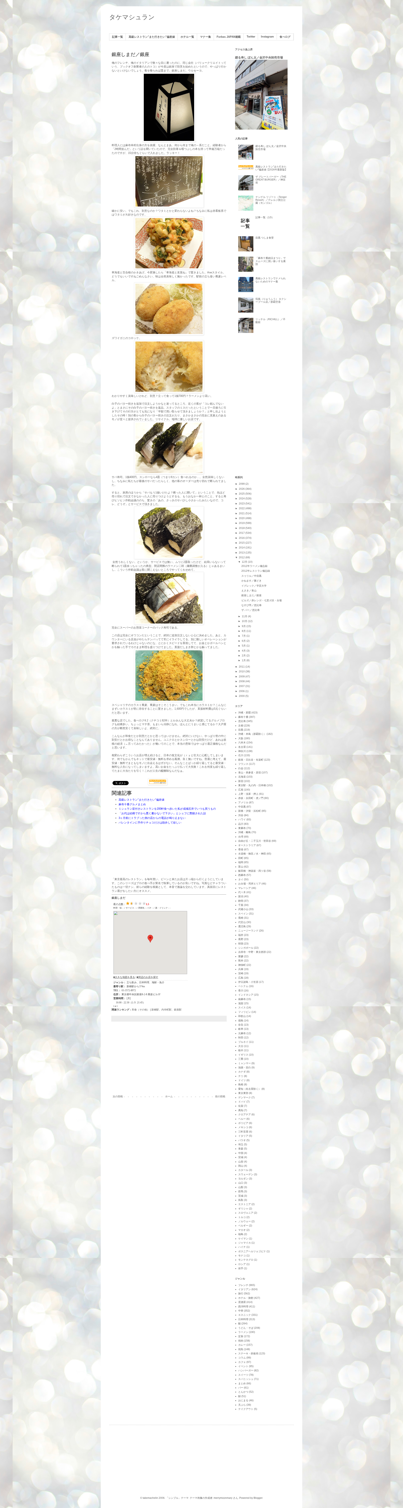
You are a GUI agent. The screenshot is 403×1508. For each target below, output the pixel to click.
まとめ (242, 1383)
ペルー (242, 1118)
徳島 (240, 1020)
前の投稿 (220, 1096)
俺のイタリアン (140, 62)
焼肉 (240, 1340)
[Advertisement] (169, 1060)
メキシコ (243, 1127)
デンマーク (244, 1097)
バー (240, 1387)
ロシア (242, 1264)
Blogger (258, 1497)
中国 (240, 1153)
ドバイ (242, 1101)
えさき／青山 (248, 590)
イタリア (243, 1135)
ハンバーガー (245, 1370)
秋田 (240, 1037)
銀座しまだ (118, 897)
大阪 (240, 738)
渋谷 (240, 815)
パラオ (242, 1140)
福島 (240, 1234)
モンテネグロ (245, 1259)
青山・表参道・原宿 (249, 772)
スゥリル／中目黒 (251, 575)
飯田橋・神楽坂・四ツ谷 (252, 870)
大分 (240, 1046)
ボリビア (243, 1123)
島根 (240, 1084)
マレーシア (244, 888)
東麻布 (242, 828)
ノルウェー (244, 1221)
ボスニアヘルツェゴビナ (252, 1251)
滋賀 (240, 1003)
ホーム (169, 1096)
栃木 (240, 1050)
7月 (244, 635)
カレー (242, 1344)
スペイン (243, 913)
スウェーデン (245, 1174)
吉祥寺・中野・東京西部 (252, 952)
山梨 (240, 1187)
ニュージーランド (248, 930)
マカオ (242, 1230)
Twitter (251, 36)
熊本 (240, 960)
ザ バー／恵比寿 (250, 610)
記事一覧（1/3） (264, 217)
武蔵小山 (243, 909)
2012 (242, 557)
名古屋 (242, 747)
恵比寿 (242, 721)
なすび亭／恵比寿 (251, 605)
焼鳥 (240, 1349)
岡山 (240, 1165)
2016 (242, 537)
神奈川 (242, 751)
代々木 (242, 892)
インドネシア (245, 994)
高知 (240, 1110)
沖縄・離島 (244, 832)
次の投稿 (118, 1096)
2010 (242, 671)
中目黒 (242, 806)
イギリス (243, 1054)
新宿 (240, 781)
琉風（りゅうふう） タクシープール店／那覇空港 (270, 300)
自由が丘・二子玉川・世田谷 (254, 840)
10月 (245, 621)
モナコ (242, 1255)
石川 (240, 755)
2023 (242, 503)
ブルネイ (243, 1041)
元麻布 (242, 1033)
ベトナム (243, 986)
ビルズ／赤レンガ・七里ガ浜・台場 (261, 600)
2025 (242, 493)
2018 (242, 528)
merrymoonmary (223, 1497)
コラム (242, 1357)
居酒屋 (242, 1302)
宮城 (240, 1157)
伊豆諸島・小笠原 (248, 982)
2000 (242, 696)
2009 (242, 676)
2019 (242, 523)
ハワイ (242, 819)
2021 (242, 513)
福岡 (240, 862)
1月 (244, 660)
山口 (240, 1182)
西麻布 (242, 875)
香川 (240, 990)
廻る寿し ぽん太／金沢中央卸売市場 (259, 57)
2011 (242, 666)
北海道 (242, 776)
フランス (243, 763)
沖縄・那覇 (244, 712)
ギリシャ (243, 1208)
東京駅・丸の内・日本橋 (252, 785)
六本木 (242, 742)
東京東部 (243, 1093)
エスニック (244, 1314)
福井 (240, 935)
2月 (244, 655)
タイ (240, 879)
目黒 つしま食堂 (264, 237)
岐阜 (240, 1028)
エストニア (244, 1204)
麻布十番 (243, 717)
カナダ (242, 1071)
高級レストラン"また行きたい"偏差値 (152, 36)
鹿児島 (242, 926)
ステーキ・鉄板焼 (248, 1353)
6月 (244, 640)
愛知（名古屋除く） (249, 1088)
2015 (242, 542)
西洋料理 (243, 1306)
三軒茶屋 (243, 1131)
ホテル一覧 (187, 36)
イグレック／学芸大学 (254, 585)
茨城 (240, 1195)
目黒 (240, 729)
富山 (240, 866)
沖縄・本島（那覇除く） (252, 734)
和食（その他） (140, 1009)
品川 (240, 823)
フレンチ (243, 1285)
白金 (240, 768)
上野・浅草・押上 (248, 793)
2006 (242, 691)
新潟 (240, 896)
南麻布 (242, 999)
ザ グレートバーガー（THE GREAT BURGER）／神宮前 (270, 179)
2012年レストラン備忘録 (255, 570)
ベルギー (243, 1225)
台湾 (240, 836)
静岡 (240, 900)
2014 (242, 547)
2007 (242, 686)
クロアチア (244, 1114)
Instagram (267, 36)
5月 (244, 645)
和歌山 (242, 1016)
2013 (242, 552)
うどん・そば (245, 1327)
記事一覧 (117, 36)
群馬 (240, 1191)
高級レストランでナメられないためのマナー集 (270, 280)
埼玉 (240, 1144)
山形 (240, 1161)
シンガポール (245, 947)
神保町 (242, 965)
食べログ (285, 36)
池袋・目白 (244, 1067)
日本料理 (243, 1319)
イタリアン (244, 1289)
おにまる (243, 1400)
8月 (244, 631)
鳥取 (240, 1200)
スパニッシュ (245, 1379)
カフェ (242, 1362)
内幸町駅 (166, 1009)
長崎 (240, 917)
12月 (245, 561)
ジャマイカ (244, 1242)
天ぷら (242, 1404)
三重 (240, 1058)
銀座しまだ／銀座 (251, 595)
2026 (242, 488)
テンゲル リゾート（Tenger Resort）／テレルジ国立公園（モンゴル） (271, 200)
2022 (242, 508)
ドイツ (242, 1080)
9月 (244, 626)
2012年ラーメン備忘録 (254, 566)
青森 (240, 1148)
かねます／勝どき (251, 580)
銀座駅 (178, 1009)
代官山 (242, 922)
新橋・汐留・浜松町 (249, 810)
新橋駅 (155, 1009)
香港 (240, 849)
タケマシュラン (132, 17)
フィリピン (244, 1012)
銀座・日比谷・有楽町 (250, 759)
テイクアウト (245, 1409)
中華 (240, 1310)
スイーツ (243, 1374)
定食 (240, 1336)
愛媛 (240, 956)
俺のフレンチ (120, 62)
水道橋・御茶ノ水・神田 (252, 853)
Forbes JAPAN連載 (229, 36)
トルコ (242, 1217)
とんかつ (243, 1391)
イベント (243, 1366)
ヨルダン (243, 1178)
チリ (240, 1076)
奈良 (240, 1024)
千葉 (240, 905)
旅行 (240, 1293)
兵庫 (240, 969)
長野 (240, 939)
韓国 (240, 943)
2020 (242, 518)
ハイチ (242, 1247)
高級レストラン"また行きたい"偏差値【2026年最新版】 (271, 168)
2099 (242, 483)
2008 (242, 681)
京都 (240, 725)
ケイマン (243, 1238)
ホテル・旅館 (245, 1297)
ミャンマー (244, 1063)
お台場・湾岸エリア (249, 883)
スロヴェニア (245, 1212)
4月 (244, 650)
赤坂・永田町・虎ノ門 (250, 798)
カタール (243, 1170)
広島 (240, 977)
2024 (242, 498)
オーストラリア (247, 845)
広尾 (240, 789)
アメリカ (243, 802)
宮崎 (240, 973)
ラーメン (243, 1332)
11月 (245, 616)
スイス (242, 1007)
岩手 (240, 1268)
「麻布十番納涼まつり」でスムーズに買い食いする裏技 (270, 261)
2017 (242, 532)
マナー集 (205, 36)
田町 (240, 858)
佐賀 (240, 1105)
